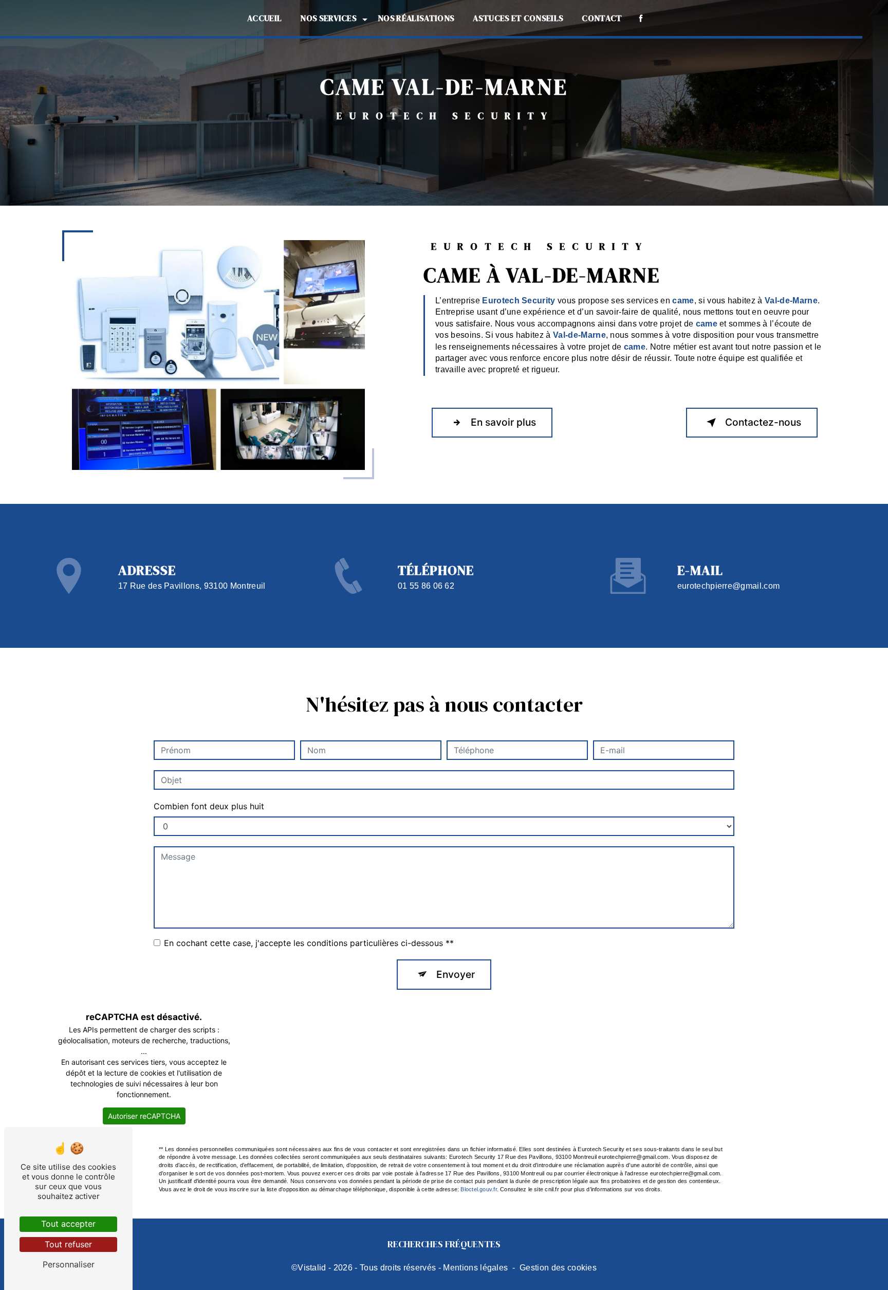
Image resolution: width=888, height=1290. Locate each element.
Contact (602, 18)
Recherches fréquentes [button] (444, 1244)
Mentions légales (475, 1267)
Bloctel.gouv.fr (478, 1189)
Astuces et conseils (518, 18)
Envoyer (455, 974)
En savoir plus (503, 422)
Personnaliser (69, 1264)
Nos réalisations (416, 18)
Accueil (264, 18)
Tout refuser (68, 1244)
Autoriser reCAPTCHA (144, 1116)
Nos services (328, 18)
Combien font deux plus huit (209, 806)
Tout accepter (68, 1224)
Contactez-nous (763, 422)
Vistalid (312, 1267)
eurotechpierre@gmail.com (728, 586)
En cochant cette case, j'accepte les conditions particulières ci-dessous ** (309, 943)
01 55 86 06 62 (426, 586)
